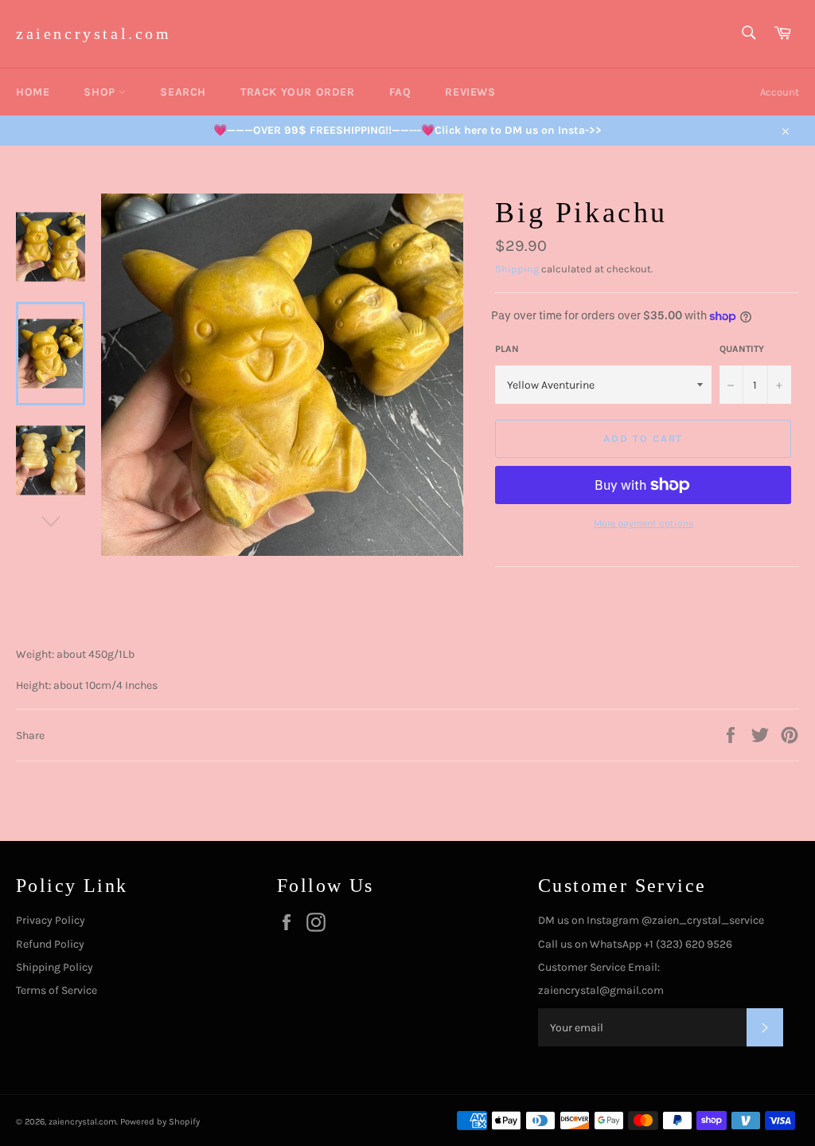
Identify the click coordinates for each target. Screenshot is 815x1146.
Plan (507, 348)
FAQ (400, 92)
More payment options (643, 523)
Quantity (741, 348)
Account (779, 92)
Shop (101, 92)
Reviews (470, 92)
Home (32, 92)
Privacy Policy (50, 920)
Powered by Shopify (160, 1122)
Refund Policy (50, 944)
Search (183, 92)
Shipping (517, 269)
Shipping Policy (54, 967)
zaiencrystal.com (94, 33)
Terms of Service (56, 990)
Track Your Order (297, 92)
